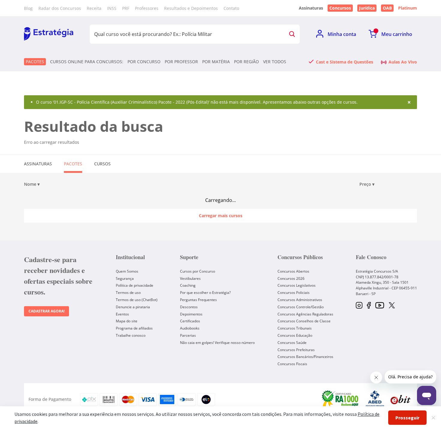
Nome (32, 184)
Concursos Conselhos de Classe (304, 321)
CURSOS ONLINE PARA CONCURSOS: (86, 61)
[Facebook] (369, 305)
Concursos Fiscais (292, 363)
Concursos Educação (295, 335)
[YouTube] (379, 305)
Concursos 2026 (291, 278)
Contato (231, 8)
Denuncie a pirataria (133, 306)
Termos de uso (128, 292)
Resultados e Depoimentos (191, 8)
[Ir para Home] (48, 34)
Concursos (340, 8)
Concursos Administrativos (300, 299)
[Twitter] (391, 306)
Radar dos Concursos (59, 8)
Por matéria (216, 61)
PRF (125, 8)
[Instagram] (359, 305)
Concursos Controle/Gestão (301, 306)
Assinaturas (38, 164)
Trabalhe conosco (131, 335)
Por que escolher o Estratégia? (205, 292)
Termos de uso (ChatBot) (137, 299)
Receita (94, 8)
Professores (146, 8)
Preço (366, 184)
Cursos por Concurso (197, 271)
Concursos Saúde (292, 342)
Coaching (188, 285)
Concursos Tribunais (295, 328)
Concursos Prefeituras (296, 349)
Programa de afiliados (134, 328)
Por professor (181, 61)
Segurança (125, 278)
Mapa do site (126, 321)
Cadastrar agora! (46, 311)
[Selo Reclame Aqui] (340, 399)
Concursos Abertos (293, 271)
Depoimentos (191, 314)
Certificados (190, 321)
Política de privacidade (134, 285)
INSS (111, 8)
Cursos (102, 164)
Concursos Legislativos (297, 285)
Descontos (189, 306)
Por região (246, 61)
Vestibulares (190, 278)
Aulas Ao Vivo (402, 61)
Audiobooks (190, 328)
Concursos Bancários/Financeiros (305, 356)
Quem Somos (127, 271)
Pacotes (35, 61)
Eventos (122, 314)
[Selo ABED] (375, 399)
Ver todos (274, 61)
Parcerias (188, 335)
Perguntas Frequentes (198, 299)
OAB (387, 8)
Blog (28, 8)
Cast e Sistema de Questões (344, 61)
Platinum (407, 8)
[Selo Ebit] (400, 399)
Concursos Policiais (294, 292)
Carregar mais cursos (220, 215)
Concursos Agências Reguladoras (305, 314)
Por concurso (144, 61)
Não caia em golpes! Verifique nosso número (217, 342)
